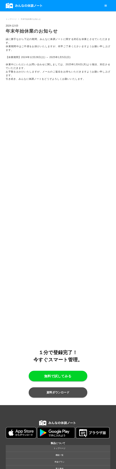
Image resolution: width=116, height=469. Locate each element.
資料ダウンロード (58, 392)
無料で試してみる (58, 376)
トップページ (11, 19)
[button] (105, 5)
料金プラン (59, 462)
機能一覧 (59, 455)
